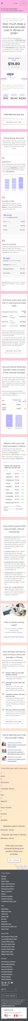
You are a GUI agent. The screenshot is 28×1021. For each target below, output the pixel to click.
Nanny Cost (5, 929)
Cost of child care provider (9, 8)
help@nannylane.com (8, 1005)
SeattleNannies (6, 979)
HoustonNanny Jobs (7, 949)
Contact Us (4, 985)
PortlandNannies (6, 971)
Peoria (3, 807)
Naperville (9, 477)
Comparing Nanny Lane (8, 901)
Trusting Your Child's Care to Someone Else (16, 760)
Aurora (8, 483)
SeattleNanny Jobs (7, 954)
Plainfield (9, 486)
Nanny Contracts (6, 891)
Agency (3, 894)
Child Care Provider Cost (9, 926)
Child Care (4, 914)
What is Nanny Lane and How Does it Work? (16, 745)
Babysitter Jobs (6, 911)
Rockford (9, 499)
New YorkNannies (7, 969)
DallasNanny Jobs (7, 951)
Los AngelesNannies (7, 964)
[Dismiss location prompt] (25, 1010)
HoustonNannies (6, 974)
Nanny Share (5, 881)
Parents (3, 879)
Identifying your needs (14, 742)
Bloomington (10, 502)
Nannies (11, 830)
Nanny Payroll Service (8, 884)
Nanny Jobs (5, 916)
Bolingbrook (10, 480)
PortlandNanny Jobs (7, 946)
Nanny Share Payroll (7, 886)
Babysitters (4, 830)
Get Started (14, 860)
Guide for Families (7, 896)
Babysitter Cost (6, 924)
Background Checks (7, 889)
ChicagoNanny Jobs (7, 941)
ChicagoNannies (6, 966)
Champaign (9, 496)
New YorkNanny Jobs (8, 944)
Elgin (7, 489)
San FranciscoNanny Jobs (9, 936)
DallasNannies (6, 977)
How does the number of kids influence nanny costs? (16, 753)
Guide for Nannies (6, 899)
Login (15, 3)
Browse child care (14, 122)
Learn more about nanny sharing (14, 637)
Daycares (4, 921)
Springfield (9, 493)
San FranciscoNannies (8, 961)
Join (23, 3)
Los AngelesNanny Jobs (9, 939)
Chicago (8, 473)
